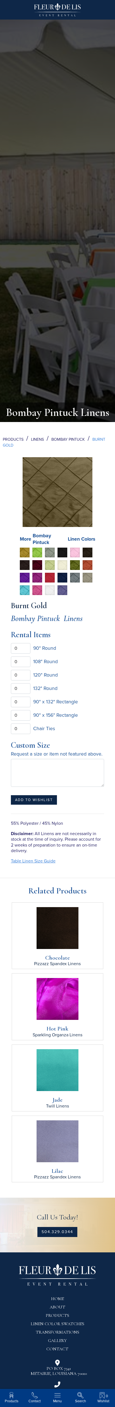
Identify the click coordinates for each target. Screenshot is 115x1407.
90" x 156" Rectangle (55, 715)
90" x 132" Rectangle (55, 702)
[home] (57, 12)
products (57, 1315)
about (57, 1307)
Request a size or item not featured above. (56, 754)
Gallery (57, 1340)
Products (13, 439)
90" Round (44, 648)
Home (57, 1298)
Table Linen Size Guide (33, 861)
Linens (37, 439)
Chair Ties (44, 729)
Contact (57, 1349)
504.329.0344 (57, 1231)
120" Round (45, 675)
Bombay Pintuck (68, 439)
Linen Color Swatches (57, 1324)
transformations (57, 1332)
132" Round (45, 688)
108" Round (45, 662)
